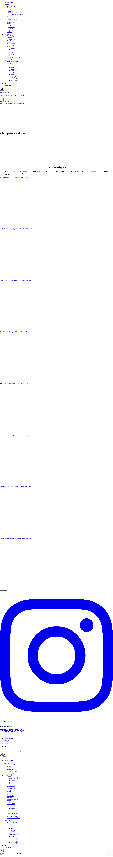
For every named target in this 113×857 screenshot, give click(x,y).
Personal (9, 806)
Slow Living (10, 36)
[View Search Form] (2, 89)
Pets (8, 51)
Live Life (6, 743)
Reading (9, 37)
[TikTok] (9, 731)
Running (13, 21)
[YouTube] (19, 731)
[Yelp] (22, 731)
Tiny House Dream (12, 61)
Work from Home (12, 56)
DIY (8, 825)
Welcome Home (11, 834)
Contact (9, 9)
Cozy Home (7, 745)
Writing (13, 48)
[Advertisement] (56, 117)
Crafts (12, 65)
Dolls (12, 67)
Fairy (15, 78)
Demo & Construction (17, 82)
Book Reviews (11, 54)
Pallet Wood (14, 70)
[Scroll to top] (1, 755)
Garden (13, 839)
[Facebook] (3, 731)
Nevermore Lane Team (13, 57)
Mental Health (11, 27)
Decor (12, 74)
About (9, 8)
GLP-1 (9, 24)
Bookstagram (7, 85)
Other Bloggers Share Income (15, 14)
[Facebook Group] (6, 731)
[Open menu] (2, 99)
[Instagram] (11, 731)
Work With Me (11, 6)
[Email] (23, 731)
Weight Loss (10, 22)
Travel (9, 41)
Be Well (6, 741)
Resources (6, 740)
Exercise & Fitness (12, 778)
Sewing (13, 69)
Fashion (9, 42)
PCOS (9, 25)
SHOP (5, 83)
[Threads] (14, 731)
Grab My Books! (12, 12)
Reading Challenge (12, 39)
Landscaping (14, 80)
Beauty (9, 30)
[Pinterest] (17, 731)
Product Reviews (12, 53)
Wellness (9, 32)
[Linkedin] (1, 731)
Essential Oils (11, 28)
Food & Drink (11, 44)
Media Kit (10, 11)
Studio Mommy (25, 751)
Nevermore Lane (8, 2)
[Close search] (2, 850)
